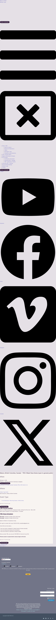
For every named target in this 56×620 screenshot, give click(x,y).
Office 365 (20, 484)
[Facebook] (45, 618)
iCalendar (15, 484)
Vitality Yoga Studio (4, 492)
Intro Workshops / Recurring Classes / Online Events (13, 500)
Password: (52, 594)
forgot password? (50, 597)
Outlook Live (25, 484)
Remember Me (51, 598)
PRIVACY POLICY (19, 609)
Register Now (4, 506)
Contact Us (4, 563)
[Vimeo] (48, 618)
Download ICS (3, 484)
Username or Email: (50, 590)
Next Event (3, 545)
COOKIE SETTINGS (31, 611)
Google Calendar (9, 484)
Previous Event (3, 544)
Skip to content (3, 0)
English (4, 559)
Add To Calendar (5, 483)
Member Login (3, 2)
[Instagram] (50, 618)
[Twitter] (52, 618)
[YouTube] (43, 618)
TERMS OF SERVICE (28, 609)
